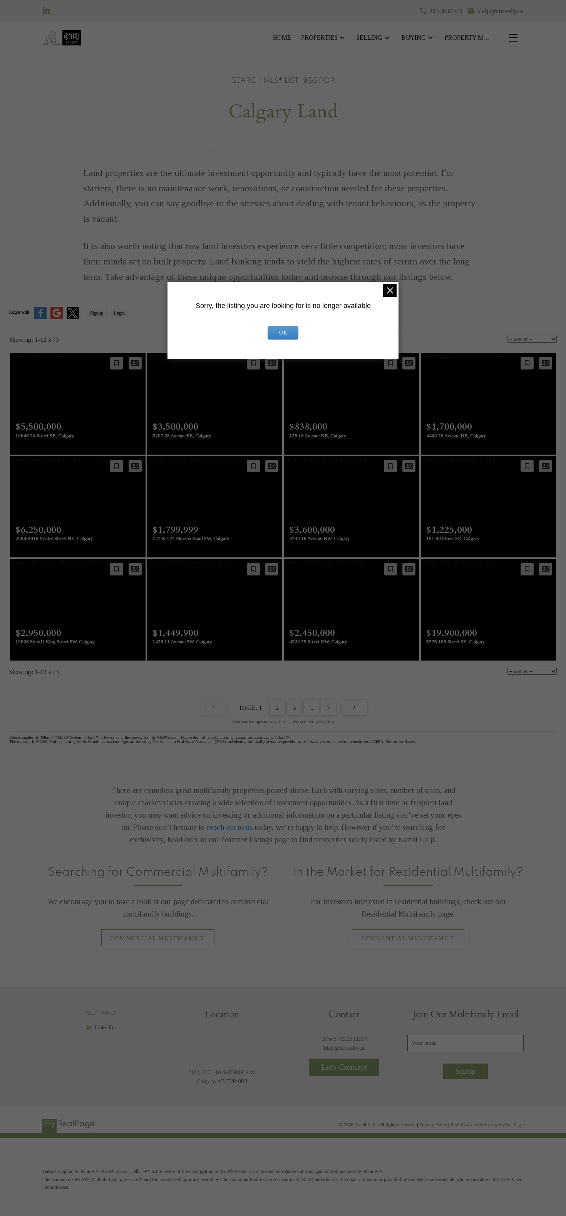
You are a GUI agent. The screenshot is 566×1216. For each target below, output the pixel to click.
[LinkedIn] (46, 11)
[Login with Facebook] (40, 317)
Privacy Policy (433, 1124)
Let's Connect (344, 1067)
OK (283, 333)
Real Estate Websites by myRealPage (487, 1124)
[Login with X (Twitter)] (73, 317)
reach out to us (230, 827)
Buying (414, 37)
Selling (369, 37)
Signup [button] (96, 313)
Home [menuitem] (282, 37)
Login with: (19, 312)
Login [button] (119, 313)
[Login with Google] (56, 317)
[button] (157, 937)
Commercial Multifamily (158, 938)
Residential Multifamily (408, 938)
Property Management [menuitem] (469, 37)
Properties (319, 37)
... (311, 707)
